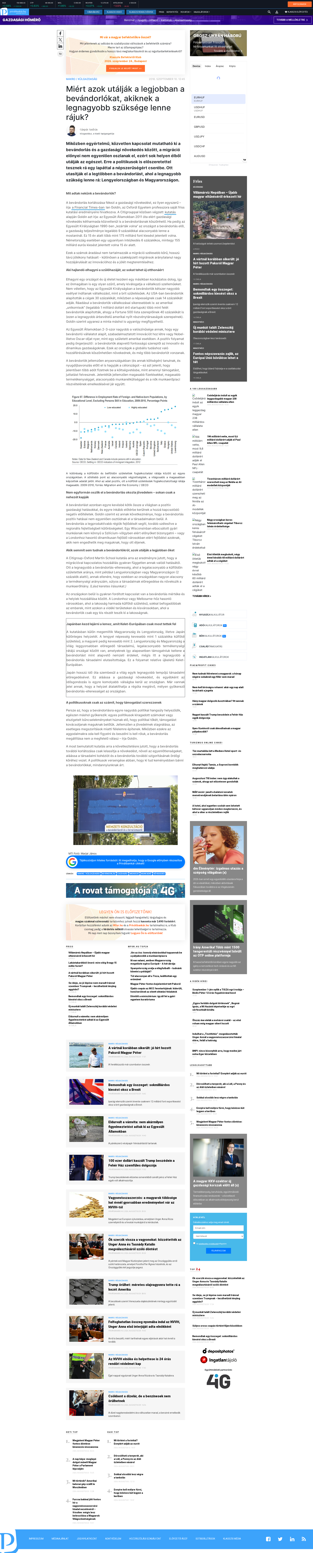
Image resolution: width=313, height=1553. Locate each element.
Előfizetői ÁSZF (178, 1538)
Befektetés (172, 12)
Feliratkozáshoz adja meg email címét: (211, 1222)
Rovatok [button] (185, 12)
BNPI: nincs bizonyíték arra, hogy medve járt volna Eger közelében (216, 1052)
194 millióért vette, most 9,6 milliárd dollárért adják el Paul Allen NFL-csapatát (223, 439)
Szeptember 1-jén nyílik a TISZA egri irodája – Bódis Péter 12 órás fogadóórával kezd (218, 991)
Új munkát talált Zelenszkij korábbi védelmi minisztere (92, 1008)
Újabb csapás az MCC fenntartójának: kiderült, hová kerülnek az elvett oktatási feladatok (156, 990)
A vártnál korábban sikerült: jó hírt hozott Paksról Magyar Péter (91, 974)
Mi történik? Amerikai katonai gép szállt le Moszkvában (85, 1484)
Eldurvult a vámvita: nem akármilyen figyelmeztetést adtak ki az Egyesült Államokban (88, 1019)
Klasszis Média (232, 1538)
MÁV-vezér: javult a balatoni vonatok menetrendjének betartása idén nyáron (214, 794)
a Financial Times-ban (88, 207)
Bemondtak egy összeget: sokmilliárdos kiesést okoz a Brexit (90, 998)
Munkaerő (146, 874)
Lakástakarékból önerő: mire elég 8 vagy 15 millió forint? (92, 964)
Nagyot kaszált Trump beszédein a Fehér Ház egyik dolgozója (217, 716)
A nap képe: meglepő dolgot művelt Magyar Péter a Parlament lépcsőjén (85, 1464)
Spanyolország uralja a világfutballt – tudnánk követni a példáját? (156, 970)
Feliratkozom (218, 1251)
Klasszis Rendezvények (141, 12)
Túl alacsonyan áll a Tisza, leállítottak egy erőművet (153, 978)
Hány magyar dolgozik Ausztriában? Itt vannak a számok (218, 703)
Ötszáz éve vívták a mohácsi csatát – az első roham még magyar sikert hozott (216, 1022)
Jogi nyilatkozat (87, 1538)
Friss (161, 12)
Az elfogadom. (211, 1244)
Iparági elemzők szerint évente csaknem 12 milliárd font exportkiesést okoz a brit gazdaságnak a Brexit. (215, 308)
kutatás (170, 212)
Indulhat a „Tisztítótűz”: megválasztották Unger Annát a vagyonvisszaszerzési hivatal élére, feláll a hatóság (216, 1037)
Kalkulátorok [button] (201, 12)
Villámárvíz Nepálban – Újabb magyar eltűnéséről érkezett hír (89, 954)
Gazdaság (122, 874)
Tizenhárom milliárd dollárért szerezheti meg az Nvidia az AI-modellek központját (224, 482)
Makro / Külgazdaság (81, 79)
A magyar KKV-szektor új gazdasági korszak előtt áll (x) (216, 1183)
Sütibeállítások (205, 1538)
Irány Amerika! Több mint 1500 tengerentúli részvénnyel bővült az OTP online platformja (217, 951)
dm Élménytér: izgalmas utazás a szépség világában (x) (218, 870)
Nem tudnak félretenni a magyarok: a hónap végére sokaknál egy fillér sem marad (216, 675)
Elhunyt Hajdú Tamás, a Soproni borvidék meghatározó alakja (215, 766)
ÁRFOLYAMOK (299, 4)
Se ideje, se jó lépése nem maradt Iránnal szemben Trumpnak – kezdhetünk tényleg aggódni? (92, 986)
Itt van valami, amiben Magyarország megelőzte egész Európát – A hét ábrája (152, 962)
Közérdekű (198, 187)
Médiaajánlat (60, 1538)
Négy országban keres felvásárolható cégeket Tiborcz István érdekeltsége (224, 523)
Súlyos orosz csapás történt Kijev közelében (217, 1325)
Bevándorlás (108, 874)
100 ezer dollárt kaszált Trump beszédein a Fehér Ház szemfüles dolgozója (141, 1163)
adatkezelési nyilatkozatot (208, 1244)
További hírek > (201, 596)
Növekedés (159, 874)
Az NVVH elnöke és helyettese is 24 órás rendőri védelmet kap (139, 1361)
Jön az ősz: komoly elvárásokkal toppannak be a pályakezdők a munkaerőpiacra (156, 954)
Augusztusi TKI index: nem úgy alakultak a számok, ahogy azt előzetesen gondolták (215, 780)
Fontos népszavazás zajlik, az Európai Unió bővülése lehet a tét (215, 358)
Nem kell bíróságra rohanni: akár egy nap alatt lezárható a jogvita (218, 689)
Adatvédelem (113, 1538)
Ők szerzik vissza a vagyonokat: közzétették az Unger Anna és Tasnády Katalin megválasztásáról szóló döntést (144, 1244)
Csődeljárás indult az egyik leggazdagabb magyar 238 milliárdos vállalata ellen (222, 398)
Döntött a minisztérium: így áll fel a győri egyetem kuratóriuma (152, 998)
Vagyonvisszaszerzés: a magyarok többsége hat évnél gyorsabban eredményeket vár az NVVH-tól (142, 1202)
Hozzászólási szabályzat (145, 1538)
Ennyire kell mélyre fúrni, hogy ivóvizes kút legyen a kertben (128, 1492)
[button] (276, 12)
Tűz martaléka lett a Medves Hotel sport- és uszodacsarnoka (216, 753)
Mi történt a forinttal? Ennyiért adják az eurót (127, 1442)
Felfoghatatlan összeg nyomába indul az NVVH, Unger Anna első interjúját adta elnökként (144, 1324)
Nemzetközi (198, 322)
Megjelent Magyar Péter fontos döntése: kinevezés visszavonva (86, 1443)
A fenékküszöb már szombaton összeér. (214, 274)
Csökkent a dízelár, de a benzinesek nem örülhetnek (139, 1398)
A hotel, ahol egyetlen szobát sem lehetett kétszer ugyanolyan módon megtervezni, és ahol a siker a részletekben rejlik (217, 809)
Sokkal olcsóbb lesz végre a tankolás (128, 1476)
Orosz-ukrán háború (217, 35)
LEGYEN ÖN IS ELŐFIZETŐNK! (125, 911)
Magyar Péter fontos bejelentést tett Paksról (155, 984)
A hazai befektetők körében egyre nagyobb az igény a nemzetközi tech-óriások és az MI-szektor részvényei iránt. (217, 966)
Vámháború (93, 12)
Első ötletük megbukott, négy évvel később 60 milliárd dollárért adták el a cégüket (225, 557)
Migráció (134, 874)
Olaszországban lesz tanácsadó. (210, 338)
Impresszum (36, 1538)
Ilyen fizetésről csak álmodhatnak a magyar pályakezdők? (216, 730)
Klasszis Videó (114, 12)
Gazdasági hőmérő (22, 20)
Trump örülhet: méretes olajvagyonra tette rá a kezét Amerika (144, 1287)
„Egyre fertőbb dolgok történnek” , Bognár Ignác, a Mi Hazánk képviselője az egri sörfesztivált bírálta (216, 1006)
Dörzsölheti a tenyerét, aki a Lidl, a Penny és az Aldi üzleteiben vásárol (128, 1459)
